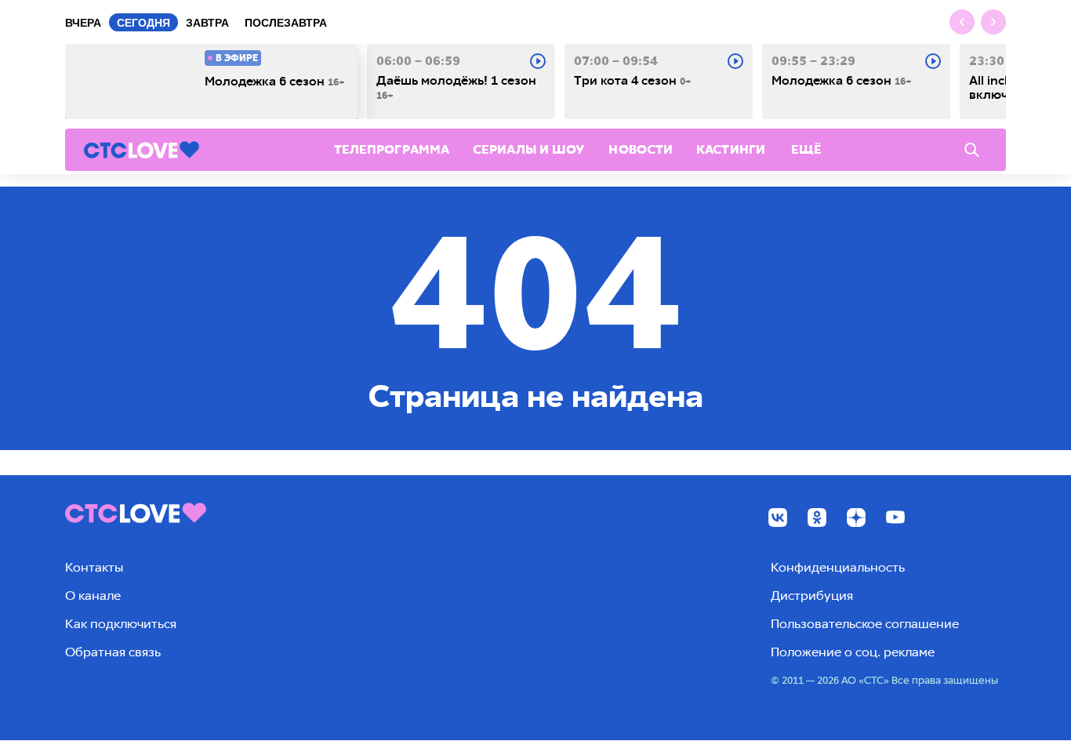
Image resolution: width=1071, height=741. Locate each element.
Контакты (94, 567)
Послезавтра (286, 22)
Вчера (83, 22)
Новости (640, 149)
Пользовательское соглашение (865, 624)
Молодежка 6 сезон (275, 81)
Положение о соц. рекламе (853, 652)
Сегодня (143, 22)
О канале (93, 595)
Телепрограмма (391, 149)
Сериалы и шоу (529, 149)
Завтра (207, 22)
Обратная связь (113, 652)
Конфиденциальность (838, 567)
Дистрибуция (812, 595)
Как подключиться (120, 624)
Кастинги (730, 149)
